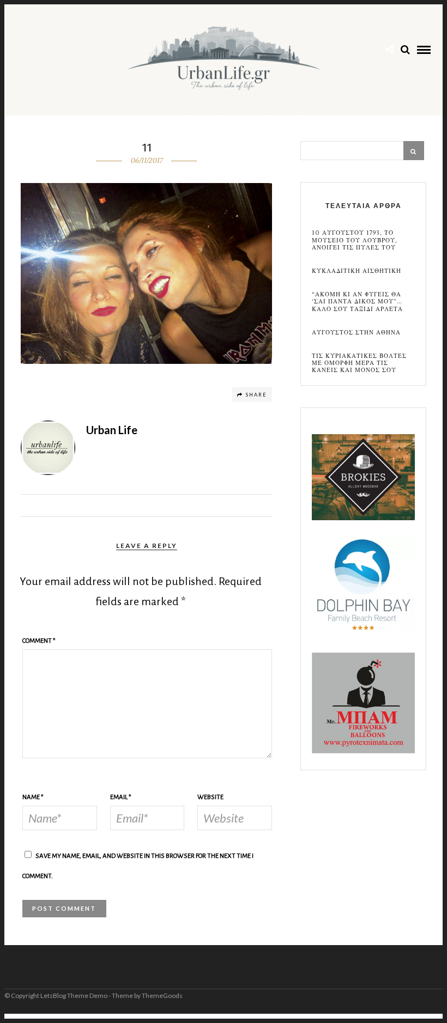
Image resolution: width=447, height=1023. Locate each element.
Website (210, 797)
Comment (39, 640)
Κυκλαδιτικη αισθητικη (356, 271)
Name (33, 797)
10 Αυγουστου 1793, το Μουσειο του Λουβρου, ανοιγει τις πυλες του (354, 240)
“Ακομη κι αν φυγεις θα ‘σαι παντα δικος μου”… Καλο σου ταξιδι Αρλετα (357, 302)
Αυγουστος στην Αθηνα (356, 332)
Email (120, 797)
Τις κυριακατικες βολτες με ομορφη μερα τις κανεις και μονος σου (359, 363)
